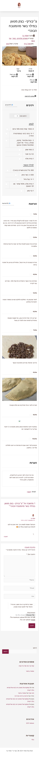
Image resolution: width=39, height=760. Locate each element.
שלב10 (34, 439)
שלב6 (35, 311)
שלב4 (35, 274)
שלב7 (35, 330)
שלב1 (35, 214)
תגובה (6, 536)
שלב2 (35, 237)
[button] (4, 5)
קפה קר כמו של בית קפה (26, 666)
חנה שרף (31, 693)
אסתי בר (25, 36)
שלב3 (35, 256)
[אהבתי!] (34, 534)
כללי (32, 739)
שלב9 (35, 414)
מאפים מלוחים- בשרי (20, 38)
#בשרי (29, 492)
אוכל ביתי (27, 44)
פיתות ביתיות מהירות (21, 696)
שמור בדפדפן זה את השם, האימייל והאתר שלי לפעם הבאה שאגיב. (22, 606)
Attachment (31, 612)
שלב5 (35, 293)
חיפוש (35, 648)
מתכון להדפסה (30, 96)
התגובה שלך (30, 554)
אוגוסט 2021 (30, 723)
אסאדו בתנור (30, 671)
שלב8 (35, 372)
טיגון (7, 44)
